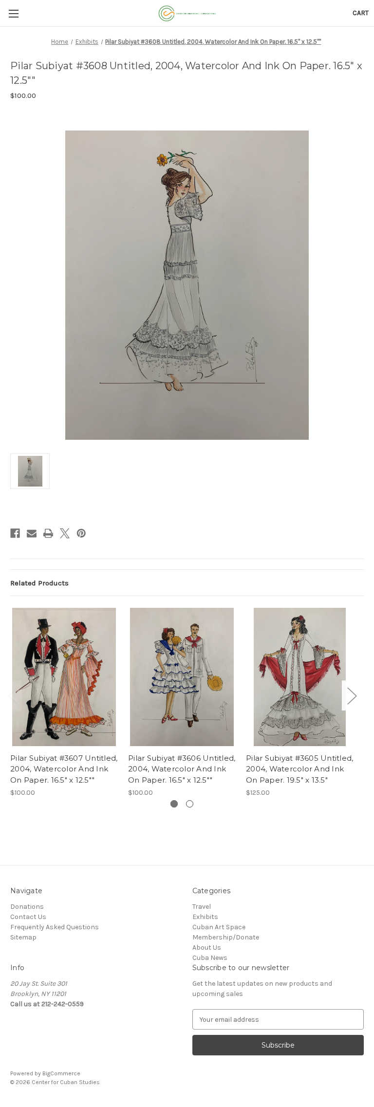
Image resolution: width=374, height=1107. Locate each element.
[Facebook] (15, 533)
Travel (201, 906)
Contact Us (28, 917)
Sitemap (23, 937)
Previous (12, 696)
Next (351, 696)
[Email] (32, 533)
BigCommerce (61, 1073)
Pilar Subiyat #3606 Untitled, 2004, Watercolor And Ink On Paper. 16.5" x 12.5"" (181, 769)
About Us (206, 947)
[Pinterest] (81, 533)
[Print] (48, 533)
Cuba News (209, 958)
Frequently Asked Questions (54, 927)
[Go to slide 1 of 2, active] (174, 803)
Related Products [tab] (39, 583)
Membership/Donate (225, 937)
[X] (65, 533)
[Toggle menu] (13, 13)
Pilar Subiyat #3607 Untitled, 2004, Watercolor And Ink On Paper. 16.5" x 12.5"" (63, 769)
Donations (27, 906)
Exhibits (205, 917)
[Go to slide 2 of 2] (189, 803)
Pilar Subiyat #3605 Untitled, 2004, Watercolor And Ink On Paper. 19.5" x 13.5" (299, 769)
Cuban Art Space (218, 927)
